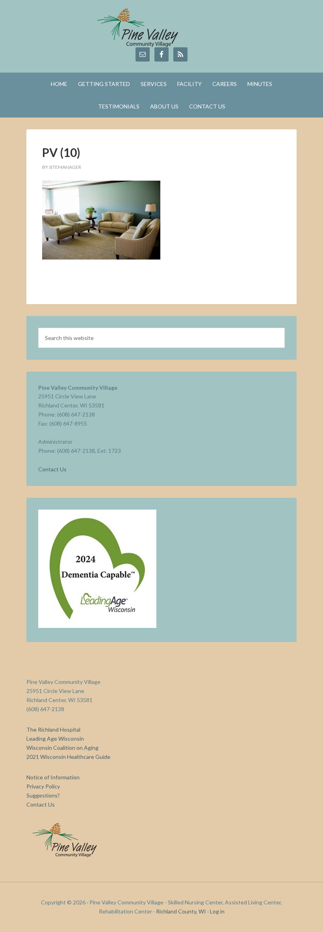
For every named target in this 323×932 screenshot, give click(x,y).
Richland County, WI (181, 911)
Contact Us (52, 469)
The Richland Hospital (53, 729)
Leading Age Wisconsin (55, 738)
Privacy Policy (43, 786)
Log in (217, 911)
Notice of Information (53, 777)
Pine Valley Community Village (161, 27)
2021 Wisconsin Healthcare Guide (68, 756)
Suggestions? (43, 795)
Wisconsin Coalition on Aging (62, 747)
